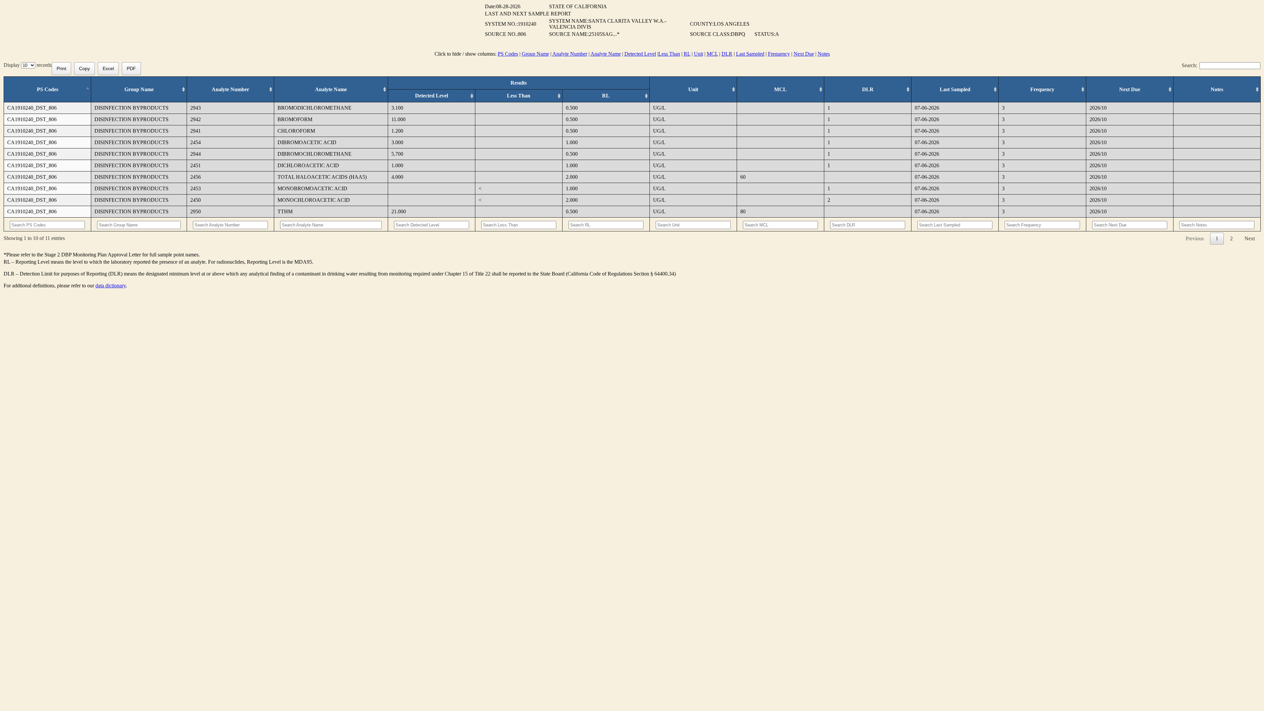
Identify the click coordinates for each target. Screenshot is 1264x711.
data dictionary (110, 285)
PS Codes (508, 54)
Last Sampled (750, 54)
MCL (712, 54)
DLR (727, 54)
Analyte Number (569, 54)
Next (1250, 238)
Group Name (535, 54)
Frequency (779, 54)
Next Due (804, 54)
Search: (1189, 65)
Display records (28, 65)
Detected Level (640, 54)
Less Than (669, 54)
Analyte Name (606, 54)
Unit (698, 54)
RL (687, 54)
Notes (824, 54)
